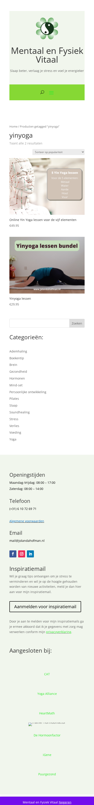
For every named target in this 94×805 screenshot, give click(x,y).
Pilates (14, 398)
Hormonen (17, 378)
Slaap (13, 405)
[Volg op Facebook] (12, 553)
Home (13, 126)
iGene (47, 755)
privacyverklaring (58, 632)
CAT (47, 674)
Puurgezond (47, 774)
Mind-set (16, 385)
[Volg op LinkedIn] (30, 553)
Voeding (15, 432)
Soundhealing (19, 412)
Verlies (14, 426)
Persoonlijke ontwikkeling (27, 392)
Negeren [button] (65, 802)
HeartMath (47, 713)
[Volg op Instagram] (21, 553)
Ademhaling (18, 351)
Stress (13, 419)
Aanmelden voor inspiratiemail (45, 607)
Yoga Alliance (47, 694)
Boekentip (16, 358)
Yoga (12, 439)
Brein (13, 365)
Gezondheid (18, 371)
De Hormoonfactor (47, 735)
